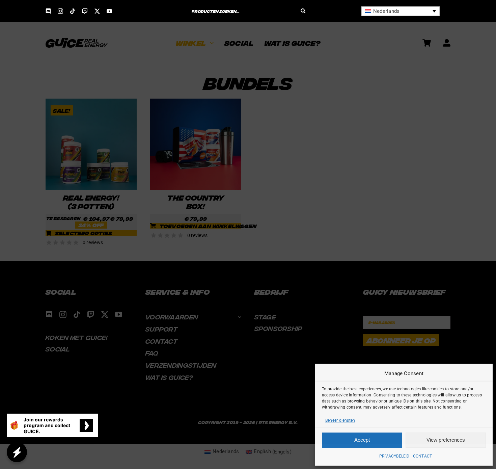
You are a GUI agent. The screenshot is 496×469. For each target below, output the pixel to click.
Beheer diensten (340, 420)
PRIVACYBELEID (394, 456)
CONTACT (422, 456)
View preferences (445, 440)
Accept (362, 440)
